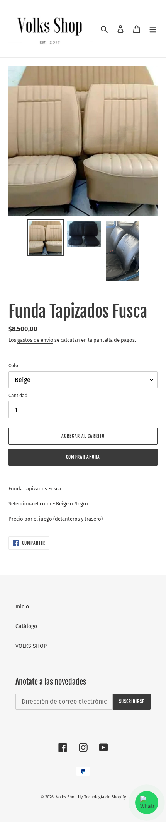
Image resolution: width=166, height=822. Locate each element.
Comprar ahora (83, 457)
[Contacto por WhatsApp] (146, 802)
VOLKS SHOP (31, 646)
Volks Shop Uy (69, 797)
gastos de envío (35, 340)
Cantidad (17, 395)
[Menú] (153, 28)
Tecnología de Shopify (105, 797)
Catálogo (26, 626)
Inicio (22, 606)
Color (14, 365)
